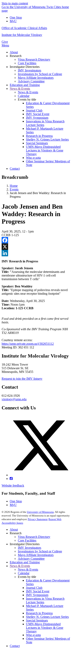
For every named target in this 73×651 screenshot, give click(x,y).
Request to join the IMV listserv (22, 378)
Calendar (23, 573)
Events (14, 189)
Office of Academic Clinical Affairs (24, 28)
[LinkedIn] (36, 253)
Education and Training (25, 562)
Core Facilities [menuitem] (27, 63)
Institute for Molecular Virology (22, 35)
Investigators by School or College (40, 551)
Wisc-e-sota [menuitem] (33, 157)
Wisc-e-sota (33, 635)
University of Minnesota (40, 511)
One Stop (16, 17)
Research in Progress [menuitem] (39, 136)
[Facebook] (36, 240)
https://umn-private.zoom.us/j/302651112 (28, 343)
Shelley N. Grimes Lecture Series (47, 616)
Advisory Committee (31, 558)
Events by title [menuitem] (27, 99)
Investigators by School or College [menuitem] (40, 74)
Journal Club (34, 587)
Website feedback (13, 485)
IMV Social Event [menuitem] (37, 114)
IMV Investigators (29, 547)
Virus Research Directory (34, 536)
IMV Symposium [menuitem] (37, 117)
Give (5, 41)
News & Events (20, 566)
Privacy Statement (38, 519)
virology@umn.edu (14, 399)
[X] (36, 246)
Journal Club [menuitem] (34, 110)
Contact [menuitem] (15, 168)
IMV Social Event (37, 591)
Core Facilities (27, 540)
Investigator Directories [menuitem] (25, 66)
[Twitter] (40, 475)
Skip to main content (15, 3)
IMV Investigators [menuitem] (29, 70)
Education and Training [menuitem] (25, 85)
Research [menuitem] (15, 56)
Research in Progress (39, 613)
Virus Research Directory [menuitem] (34, 59)
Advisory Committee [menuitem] (31, 81)
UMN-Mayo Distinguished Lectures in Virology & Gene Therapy (44, 627)
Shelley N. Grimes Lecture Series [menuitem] (47, 139)
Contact (15, 646)
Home (14, 185)
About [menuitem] (14, 52)
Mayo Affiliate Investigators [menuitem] (36, 77)
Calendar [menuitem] (23, 96)
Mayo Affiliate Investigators (36, 555)
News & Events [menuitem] (20, 88)
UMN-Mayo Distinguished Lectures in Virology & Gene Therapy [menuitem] (44, 150)
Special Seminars (37, 620)
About (14, 529)
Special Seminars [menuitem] (37, 143)
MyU (13, 21)
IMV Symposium (37, 595)
